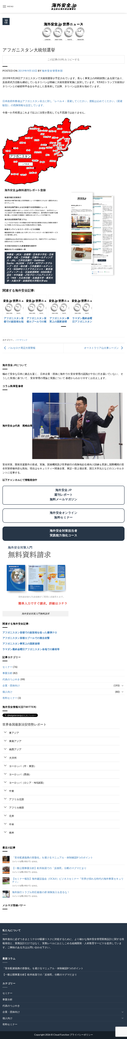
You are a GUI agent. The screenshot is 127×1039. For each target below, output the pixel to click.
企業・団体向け (11, 685)
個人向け (7, 691)
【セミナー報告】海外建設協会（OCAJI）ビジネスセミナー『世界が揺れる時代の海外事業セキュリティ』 (68, 880)
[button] (8, 6)
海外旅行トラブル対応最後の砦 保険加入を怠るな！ (41, 892)
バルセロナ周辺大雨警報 (21, 347)
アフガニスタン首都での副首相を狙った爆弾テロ (29, 632)
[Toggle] (123, 685)
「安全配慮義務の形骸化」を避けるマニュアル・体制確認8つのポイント (52, 857)
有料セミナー (9, 697)
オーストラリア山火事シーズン (101, 347)
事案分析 (7, 672)
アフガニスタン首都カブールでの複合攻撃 (26, 637)
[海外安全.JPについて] (77, 425)
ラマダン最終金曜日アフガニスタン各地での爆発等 (31, 649)
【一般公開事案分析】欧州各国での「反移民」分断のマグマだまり (49, 868)
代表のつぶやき (11, 679)
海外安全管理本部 (52, 70)
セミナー (7, 666)
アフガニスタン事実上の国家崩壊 (21, 643)
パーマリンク (21, 340)
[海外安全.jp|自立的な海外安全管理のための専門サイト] (63, 6)
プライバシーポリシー (81, 1034)
